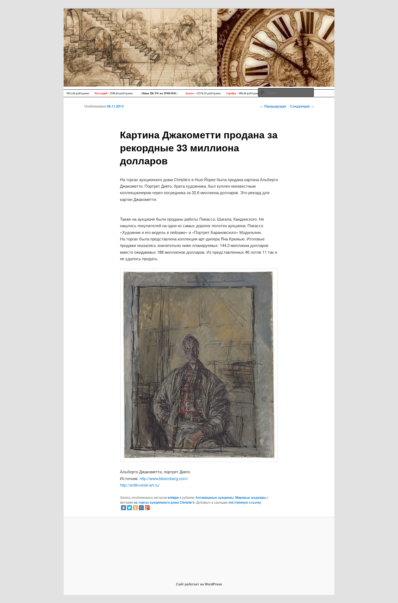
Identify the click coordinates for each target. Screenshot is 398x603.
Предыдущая (273, 106)
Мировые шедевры (250, 497)
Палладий (87, 93)
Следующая (302, 106)
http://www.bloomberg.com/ (164, 478)
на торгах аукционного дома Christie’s (164, 502)
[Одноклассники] (135, 507)
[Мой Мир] (141, 507)
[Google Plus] (147, 507)
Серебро (218, 93)
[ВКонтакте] (123, 507)
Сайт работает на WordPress (199, 584)
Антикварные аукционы (214, 497)
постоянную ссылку (245, 502)
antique (173, 497)
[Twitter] (129, 507)
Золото (176, 93)
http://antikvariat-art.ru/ (139, 485)
